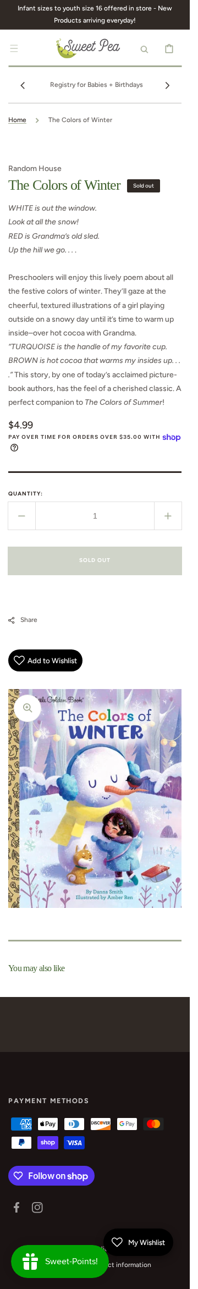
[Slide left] (22, 85)
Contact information (120, 1265)
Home (17, 120)
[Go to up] (175, 1275)
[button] (14, 48)
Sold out (95, 560)
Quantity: (25, 493)
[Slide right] (167, 85)
